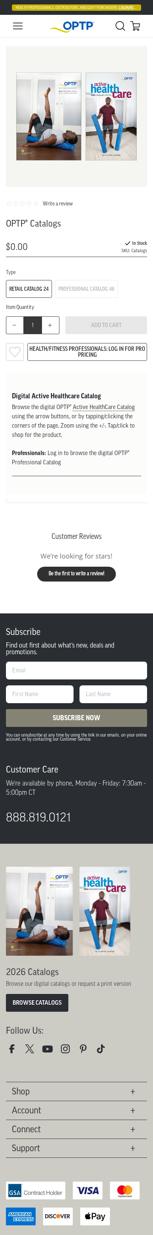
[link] (76, 26)
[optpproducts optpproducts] (68, 1051)
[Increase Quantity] (50, 325)
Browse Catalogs (37, 1002)
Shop (21, 1091)
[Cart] (135, 26)
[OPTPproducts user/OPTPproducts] (50, 1051)
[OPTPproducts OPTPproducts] (33, 1051)
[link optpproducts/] (86, 1051)
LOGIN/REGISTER (132, 7)
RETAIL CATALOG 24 (29, 289)
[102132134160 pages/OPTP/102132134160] (15, 1051)
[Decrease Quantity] (15, 325)
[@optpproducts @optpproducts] (104, 1051)
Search (120, 26)
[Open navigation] (18, 26)
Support (26, 1148)
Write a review (58, 203)
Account (26, 1110)
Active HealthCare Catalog (104, 407)
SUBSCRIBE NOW (76, 718)
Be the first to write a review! (76, 574)
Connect (26, 1129)
